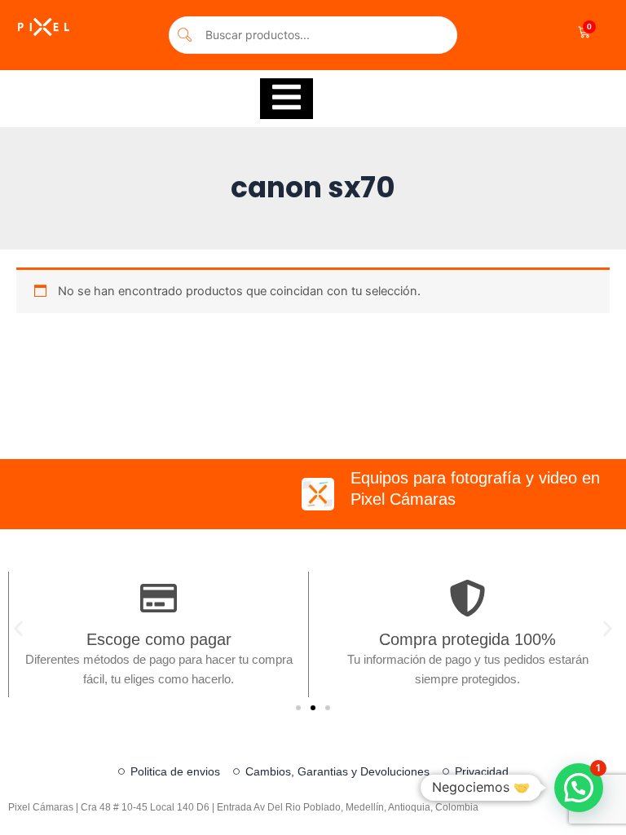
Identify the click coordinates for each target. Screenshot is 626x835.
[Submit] (185, 34)
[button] (18, 629)
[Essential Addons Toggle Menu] (286, 98)
